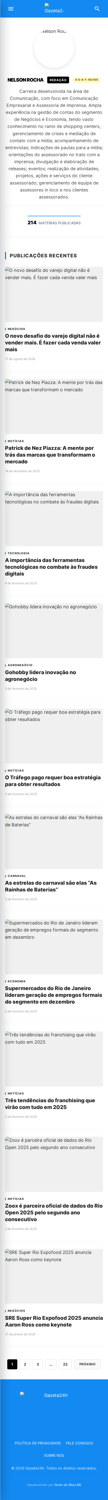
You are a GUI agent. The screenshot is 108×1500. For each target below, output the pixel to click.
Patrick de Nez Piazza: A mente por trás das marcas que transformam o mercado (50, 455)
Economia (17, 981)
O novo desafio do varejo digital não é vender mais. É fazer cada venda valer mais (53, 342)
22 (65, 1364)
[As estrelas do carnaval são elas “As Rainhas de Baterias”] (54, 841)
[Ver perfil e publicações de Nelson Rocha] (54, 48)
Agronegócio (20, 665)
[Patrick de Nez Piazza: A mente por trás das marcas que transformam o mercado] (54, 406)
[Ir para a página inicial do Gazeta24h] (54, 9)
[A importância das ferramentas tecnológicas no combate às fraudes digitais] (54, 518)
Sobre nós (54, 1455)
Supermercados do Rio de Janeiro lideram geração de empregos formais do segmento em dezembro (53, 995)
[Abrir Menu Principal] (11, 9)
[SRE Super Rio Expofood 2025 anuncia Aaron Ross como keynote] (54, 1276)
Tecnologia (19, 553)
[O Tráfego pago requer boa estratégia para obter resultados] (54, 736)
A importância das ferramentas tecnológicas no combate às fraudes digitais (51, 567)
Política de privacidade (38, 1443)
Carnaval (17, 876)
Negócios (16, 329)
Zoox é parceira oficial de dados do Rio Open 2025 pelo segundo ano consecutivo (54, 1212)
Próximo (87, 1364)
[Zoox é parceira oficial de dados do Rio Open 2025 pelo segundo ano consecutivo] (54, 1164)
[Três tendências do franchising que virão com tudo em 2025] (54, 1058)
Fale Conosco (79, 1443)
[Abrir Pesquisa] (97, 9)
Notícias (16, 441)
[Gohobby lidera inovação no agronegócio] (54, 630)
